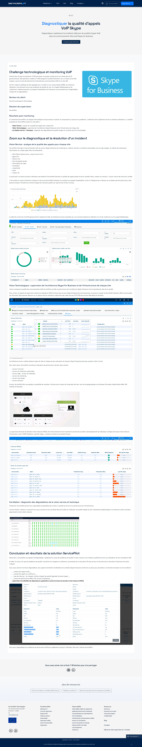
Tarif (58, 3)
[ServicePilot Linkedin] (10, 731)
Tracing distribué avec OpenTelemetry (82, 713)
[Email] (68, 670)
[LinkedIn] (73, 670)
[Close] (131, 744)
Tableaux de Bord (69, 691)
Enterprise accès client (110, 711)
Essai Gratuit (126, 3)
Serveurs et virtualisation (79, 720)
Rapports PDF (44, 713)
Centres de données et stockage (80, 723)
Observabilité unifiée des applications (82, 709)
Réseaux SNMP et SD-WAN (79, 725)
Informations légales (109, 713)
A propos (80, 3)
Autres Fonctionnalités (46, 723)
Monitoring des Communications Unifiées (95, 691)
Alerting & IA (43, 709)
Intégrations (43, 725)
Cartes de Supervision (46, 711)
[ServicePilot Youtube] (15, 731)
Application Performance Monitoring (82, 711)
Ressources (107, 709)
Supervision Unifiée (45, 720)
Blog (71, 3)
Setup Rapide (43, 718)
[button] (112, 3)
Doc (64, 3)
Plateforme (47, 3)
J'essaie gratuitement (71, 42)
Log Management (77, 727)
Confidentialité (108, 716)
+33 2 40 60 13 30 (13, 715)
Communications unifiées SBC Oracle (45, 691)
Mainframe (75, 730)
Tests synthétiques (77, 716)
